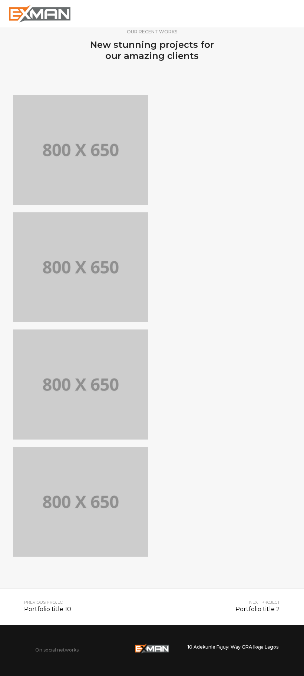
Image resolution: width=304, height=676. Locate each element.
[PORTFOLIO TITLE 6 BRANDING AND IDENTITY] (80, 267)
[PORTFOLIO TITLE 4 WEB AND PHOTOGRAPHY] (80, 502)
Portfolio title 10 (47, 609)
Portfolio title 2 (257, 609)
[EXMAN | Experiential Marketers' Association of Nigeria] (39, 13)
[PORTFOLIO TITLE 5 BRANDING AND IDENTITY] (80, 384)
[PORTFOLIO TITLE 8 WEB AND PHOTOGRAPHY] (80, 150)
